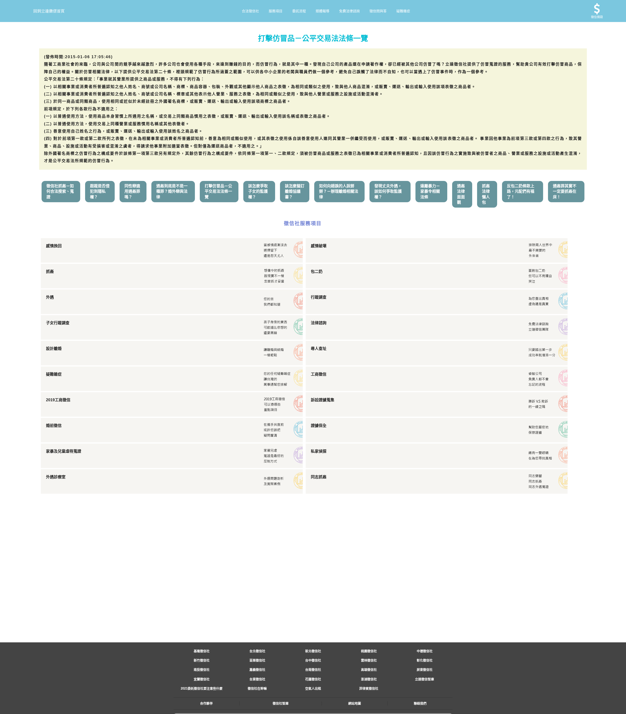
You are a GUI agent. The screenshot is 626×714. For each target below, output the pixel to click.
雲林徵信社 (369, 660)
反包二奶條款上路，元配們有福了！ (520, 191)
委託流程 (299, 11)
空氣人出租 (313, 688)
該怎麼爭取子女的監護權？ (258, 191)
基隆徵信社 (202, 651)
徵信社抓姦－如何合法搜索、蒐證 (60, 191)
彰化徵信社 (425, 660)
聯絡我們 (420, 703)
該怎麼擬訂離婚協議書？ (294, 191)
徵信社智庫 (281, 703)
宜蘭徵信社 (202, 679)
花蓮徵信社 (313, 679)
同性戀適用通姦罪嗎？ (132, 191)
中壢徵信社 (425, 651)
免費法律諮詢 (349, 11)
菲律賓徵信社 (368, 688)
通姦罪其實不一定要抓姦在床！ (564, 191)
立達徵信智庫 (424, 679)
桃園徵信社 (369, 651)
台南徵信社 (313, 669)
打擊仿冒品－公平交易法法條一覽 (218, 191)
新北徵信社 (313, 651)
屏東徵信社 (425, 669)
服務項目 (275, 11)
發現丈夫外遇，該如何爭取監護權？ (388, 191)
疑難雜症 (403, 11)
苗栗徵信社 (257, 660)
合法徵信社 (250, 11)
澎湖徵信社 (369, 679)
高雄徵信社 (369, 669)
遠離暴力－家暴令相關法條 (430, 191)
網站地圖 (354, 703)
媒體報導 (322, 11)
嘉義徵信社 (257, 669)
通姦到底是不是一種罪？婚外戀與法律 (172, 191)
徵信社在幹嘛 (257, 688)
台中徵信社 (313, 660)
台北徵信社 (257, 651)
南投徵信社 (202, 669)
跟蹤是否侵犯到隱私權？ (100, 191)
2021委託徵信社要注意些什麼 (202, 688)
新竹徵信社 (202, 660)
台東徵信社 (257, 679)
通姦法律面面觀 (461, 194)
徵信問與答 (378, 11)
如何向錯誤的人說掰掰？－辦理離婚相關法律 (338, 191)
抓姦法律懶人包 (486, 194)
